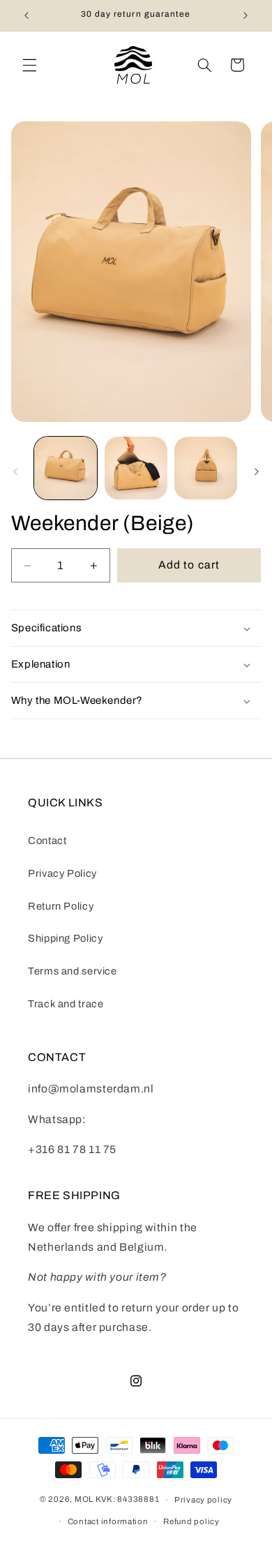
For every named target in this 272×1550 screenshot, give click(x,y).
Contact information (108, 1521)
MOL (84, 1500)
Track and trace (65, 1003)
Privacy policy (203, 1500)
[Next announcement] (245, 15)
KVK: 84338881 (128, 1500)
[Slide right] (256, 471)
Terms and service (72, 971)
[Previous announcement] (26, 15)
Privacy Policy (62, 873)
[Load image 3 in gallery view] (205, 468)
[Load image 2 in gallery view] (136, 468)
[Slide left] (15, 471)
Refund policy (191, 1521)
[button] (29, 65)
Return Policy (60, 906)
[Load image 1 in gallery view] (65, 468)
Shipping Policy (65, 938)
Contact (47, 840)
